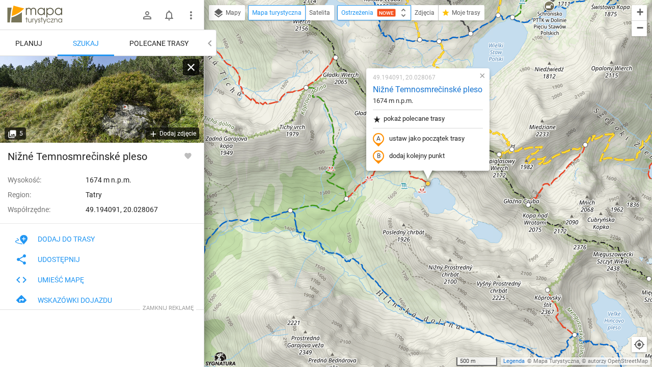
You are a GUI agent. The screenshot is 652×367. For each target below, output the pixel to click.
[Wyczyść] (191, 67)
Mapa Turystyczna (556, 361)
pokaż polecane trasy (414, 118)
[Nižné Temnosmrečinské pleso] (102, 99)
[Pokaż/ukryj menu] (191, 15)
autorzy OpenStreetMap (618, 361)
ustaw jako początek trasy (427, 138)
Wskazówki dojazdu (75, 300)
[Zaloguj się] (147, 15)
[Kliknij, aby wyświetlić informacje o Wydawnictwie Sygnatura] (220, 359)
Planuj (28, 43)
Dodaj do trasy (66, 239)
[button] (335, 57)
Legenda (514, 361)
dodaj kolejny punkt (417, 156)
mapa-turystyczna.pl (34, 15)
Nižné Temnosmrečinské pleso (427, 89)
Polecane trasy (158, 43)
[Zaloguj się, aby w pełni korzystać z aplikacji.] (188, 155)
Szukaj (86, 43)
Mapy (232, 12)
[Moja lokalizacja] (639, 344)
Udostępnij (59, 259)
